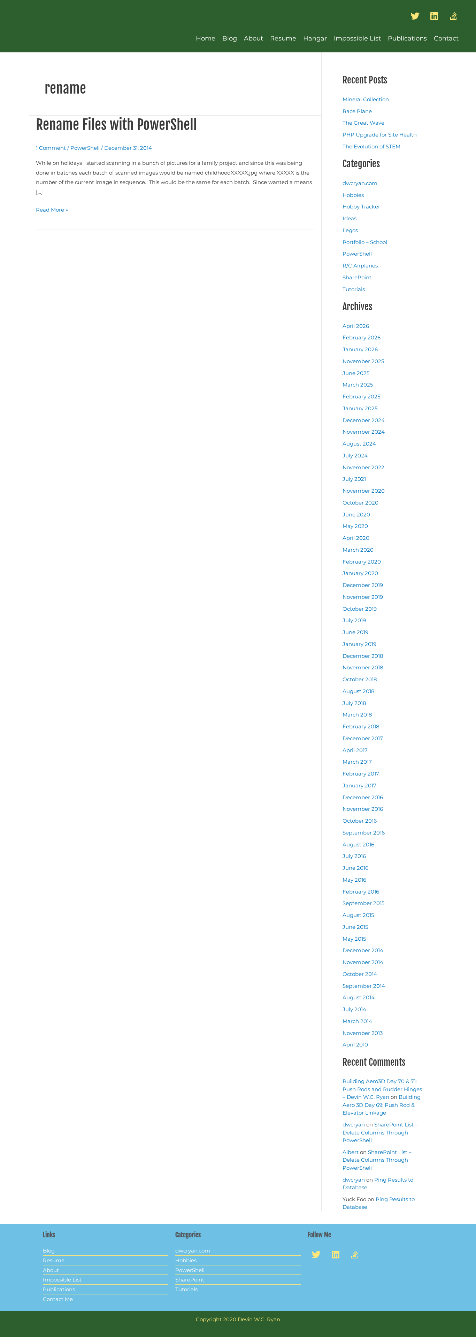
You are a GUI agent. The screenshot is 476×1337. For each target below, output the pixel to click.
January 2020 (360, 573)
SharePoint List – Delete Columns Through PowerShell (380, 1132)
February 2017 (361, 773)
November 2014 (363, 962)
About (253, 38)
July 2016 (354, 856)
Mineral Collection (366, 99)
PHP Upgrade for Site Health (380, 134)
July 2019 (354, 620)
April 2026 (356, 326)
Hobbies (353, 195)
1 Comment (51, 148)
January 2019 (359, 644)
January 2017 (359, 785)
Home (205, 38)
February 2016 (361, 891)
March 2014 (357, 1021)
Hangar (315, 38)
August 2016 (358, 844)
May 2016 (354, 879)
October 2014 (360, 974)
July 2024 (355, 455)
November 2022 (363, 467)
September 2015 (363, 903)
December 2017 (363, 738)
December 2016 (363, 797)
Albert (351, 1152)
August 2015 (358, 915)
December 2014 (363, 950)
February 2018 (361, 726)
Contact (446, 38)
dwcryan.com (360, 183)
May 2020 (355, 526)
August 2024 (359, 443)
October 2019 (360, 608)
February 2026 (362, 337)
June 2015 (355, 927)
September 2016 (364, 832)
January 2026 (360, 349)
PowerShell (85, 148)
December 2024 (364, 420)
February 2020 (362, 561)
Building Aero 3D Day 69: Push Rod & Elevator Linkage (382, 1105)
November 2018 (363, 667)
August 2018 (359, 691)
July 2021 (354, 479)
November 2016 (363, 809)
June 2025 (356, 373)
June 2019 (355, 632)
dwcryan (354, 1124)
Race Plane (357, 111)
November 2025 (363, 361)
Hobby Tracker (361, 206)
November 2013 (363, 1033)
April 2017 (355, 750)
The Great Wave (363, 122)
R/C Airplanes (360, 265)
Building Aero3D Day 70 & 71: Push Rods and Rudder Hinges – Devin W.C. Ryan (382, 1089)
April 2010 (355, 1044)
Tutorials (354, 289)
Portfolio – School (365, 242)
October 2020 (360, 502)
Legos (350, 230)
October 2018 (360, 679)
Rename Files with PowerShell (116, 124)
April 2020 (356, 538)
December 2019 (363, 585)
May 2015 (354, 938)
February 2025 (361, 396)
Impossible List (357, 38)
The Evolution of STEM (371, 146)
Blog (229, 38)
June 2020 (356, 514)
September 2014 (364, 986)
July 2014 (354, 1009)
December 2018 (363, 656)
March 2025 (358, 384)
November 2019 (363, 597)
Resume (283, 38)
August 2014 (359, 997)
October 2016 (360, 820)
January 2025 (360, 408)
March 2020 (358, 549)
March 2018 (357, 714)
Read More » (52, 209)
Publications (407, 38)
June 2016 (355, 868)
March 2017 (357, 761)
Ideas (349, 218)
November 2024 (364, 431)
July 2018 (354, 703)
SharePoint (357, 277)
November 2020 (364, 490)
